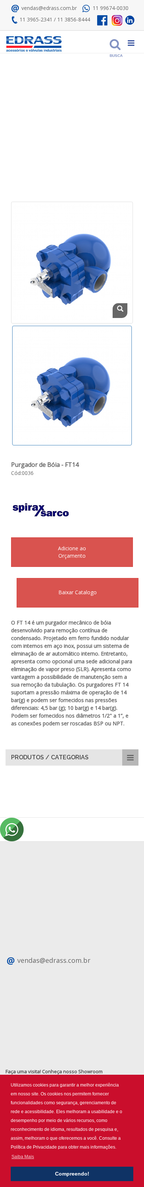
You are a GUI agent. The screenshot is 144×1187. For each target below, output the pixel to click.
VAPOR (44, 129)
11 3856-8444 (73, 19)
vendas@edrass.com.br (48, 7)
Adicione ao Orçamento (72, 552)
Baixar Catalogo (77, 592)
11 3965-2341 (36, 19)
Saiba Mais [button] (22, 1156)
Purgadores (72, 129)
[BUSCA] (113, 42)
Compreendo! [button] (72, 1174)
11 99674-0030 (110, 7)
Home (24, 129)
